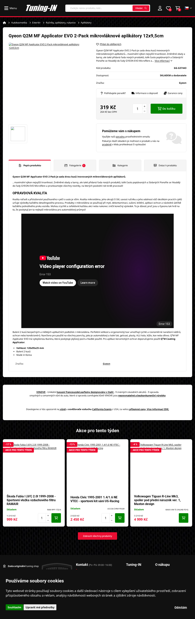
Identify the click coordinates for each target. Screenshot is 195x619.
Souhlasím (14, 607)
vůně (63, 409)
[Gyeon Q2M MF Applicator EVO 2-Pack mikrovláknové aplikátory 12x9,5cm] (49, 83)
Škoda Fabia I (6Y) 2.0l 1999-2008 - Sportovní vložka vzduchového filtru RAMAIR (31, 500)
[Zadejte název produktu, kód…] (107, 8)
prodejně (107, 144)
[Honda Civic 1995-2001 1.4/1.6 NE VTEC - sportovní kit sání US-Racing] (97, 467)
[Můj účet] (160, 8)
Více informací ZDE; (158, 409)
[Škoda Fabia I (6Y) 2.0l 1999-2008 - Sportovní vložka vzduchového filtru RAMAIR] (34, 467)
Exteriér (36, 22)
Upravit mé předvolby (40, 607)
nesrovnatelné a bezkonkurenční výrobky (142, 395)
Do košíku (168, 108)
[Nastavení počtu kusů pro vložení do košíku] (140, 109)
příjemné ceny (137, 409)
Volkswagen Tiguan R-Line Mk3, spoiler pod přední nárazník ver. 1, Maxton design (157, 500)
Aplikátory (86, 22)
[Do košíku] (56, 518)
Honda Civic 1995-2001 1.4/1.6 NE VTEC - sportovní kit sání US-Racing (94, 499)
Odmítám (180, 607)
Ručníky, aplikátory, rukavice (61, 22)
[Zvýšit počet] (144, 106)
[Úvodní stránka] (4, 22)
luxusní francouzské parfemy (73, 392)
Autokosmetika (19, 22)
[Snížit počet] (144, 111)
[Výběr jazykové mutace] (188, 8)
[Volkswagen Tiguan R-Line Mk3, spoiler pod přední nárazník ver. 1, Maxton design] (161, 467)
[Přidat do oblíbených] (60, 444)
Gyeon (106, 363)
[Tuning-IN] (42, 8)
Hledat (139, 8)
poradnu (120, 136)
